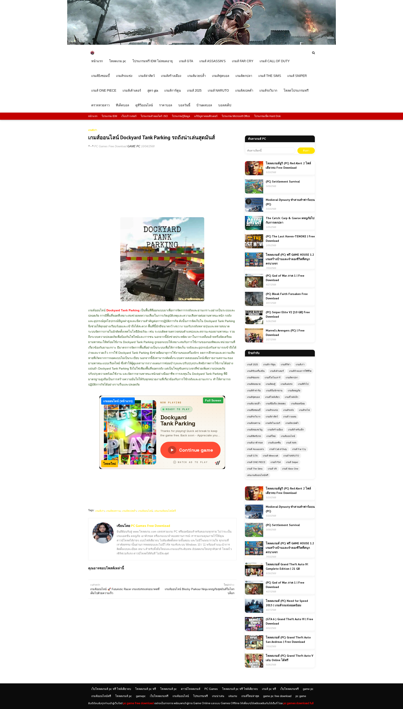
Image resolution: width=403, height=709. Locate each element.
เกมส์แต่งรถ (287, 384)
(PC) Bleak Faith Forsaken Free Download (287, 296)
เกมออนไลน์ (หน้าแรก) (118, 401)
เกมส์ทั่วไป (303, 384)
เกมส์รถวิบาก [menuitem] (268, 90)
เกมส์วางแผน (289, 416)
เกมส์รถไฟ (304, 410)
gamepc (141, 696)
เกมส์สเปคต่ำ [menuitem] (244, 90)
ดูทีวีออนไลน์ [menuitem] (144, 105)
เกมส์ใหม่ (271, 436)
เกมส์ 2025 (252, 364)
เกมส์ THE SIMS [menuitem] (269, 76)
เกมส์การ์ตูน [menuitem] (172, 90)
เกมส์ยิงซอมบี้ (253, 410)
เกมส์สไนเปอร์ (273, 423)
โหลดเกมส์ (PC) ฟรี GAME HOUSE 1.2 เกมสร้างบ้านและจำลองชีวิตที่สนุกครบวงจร (290, 259)
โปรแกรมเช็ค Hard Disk (267, 116)
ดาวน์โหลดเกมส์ (190, 689)
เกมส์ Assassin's (255, 449)
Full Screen (213, 400)
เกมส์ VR (272, 468)
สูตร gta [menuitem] (152, 90)
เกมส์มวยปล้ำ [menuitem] (196, 76)
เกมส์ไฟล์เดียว (272, 397)
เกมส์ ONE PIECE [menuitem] (103, 90)
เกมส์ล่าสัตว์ (272, 416)
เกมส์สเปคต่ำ (129, 510)
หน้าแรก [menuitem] (97, 61)
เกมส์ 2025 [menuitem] (194, 90)
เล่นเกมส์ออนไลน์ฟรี (165, 510)
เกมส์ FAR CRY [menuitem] (242, 61)
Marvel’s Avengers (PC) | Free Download (285, 333)
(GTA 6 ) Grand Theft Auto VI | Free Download (289, 621)
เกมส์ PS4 (276, 462)
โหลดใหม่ (109, 463)
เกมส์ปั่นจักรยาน (274, 390)
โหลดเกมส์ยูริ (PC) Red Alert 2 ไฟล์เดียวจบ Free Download (288, 165)
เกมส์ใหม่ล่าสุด (250, 696)
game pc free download (277, 696)
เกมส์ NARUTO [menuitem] (218, 90)
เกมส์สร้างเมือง (275, 429)
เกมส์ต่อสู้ (270, 384)
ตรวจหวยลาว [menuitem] (100, 105)
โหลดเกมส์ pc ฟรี (145, 689)
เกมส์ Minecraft (270, 455)
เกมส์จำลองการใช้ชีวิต (300, 371)
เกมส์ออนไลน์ (145, 510)
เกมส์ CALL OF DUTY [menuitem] (275, 61)
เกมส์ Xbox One (290, 468)
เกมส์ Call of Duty (278, 449)
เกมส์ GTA (252, 455)
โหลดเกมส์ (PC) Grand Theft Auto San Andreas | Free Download (288, 639)
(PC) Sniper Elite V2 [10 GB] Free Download (288, 314)
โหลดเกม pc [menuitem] (117, 61)
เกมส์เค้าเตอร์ (277, 371)
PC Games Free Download (110, 146)
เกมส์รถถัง (288, 410)
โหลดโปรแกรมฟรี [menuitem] (296, 90)
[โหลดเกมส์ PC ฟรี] (201, 43)
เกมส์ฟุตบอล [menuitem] (220, 76)
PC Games (211, 689)
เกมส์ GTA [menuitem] (186, 61)
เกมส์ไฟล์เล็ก (291, 397)
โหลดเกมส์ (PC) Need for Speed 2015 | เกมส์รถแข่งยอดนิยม (287, 603)
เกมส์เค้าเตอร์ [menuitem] (132, 90)
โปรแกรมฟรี (200, 696)
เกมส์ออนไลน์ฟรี (101, 696)
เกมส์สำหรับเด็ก (296, 429)
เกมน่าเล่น (218, 696)
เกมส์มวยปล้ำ (253, 403)
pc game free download (138, 703)
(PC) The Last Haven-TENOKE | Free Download (290, 238)
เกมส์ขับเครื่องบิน (256, 371)
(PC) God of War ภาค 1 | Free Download (285, 278)
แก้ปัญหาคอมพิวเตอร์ (205, 116)
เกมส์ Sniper (292, 462)
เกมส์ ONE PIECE (256, 462)
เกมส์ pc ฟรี (269, 689)
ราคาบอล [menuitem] (165, 105)
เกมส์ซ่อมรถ (253, 377)
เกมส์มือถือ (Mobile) (276, 403)
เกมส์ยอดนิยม (298, 403)
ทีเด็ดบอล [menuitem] (122, 105)
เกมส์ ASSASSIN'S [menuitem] (212, 61)
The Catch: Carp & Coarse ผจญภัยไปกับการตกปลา (290, 220)
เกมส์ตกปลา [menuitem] (244, 76)
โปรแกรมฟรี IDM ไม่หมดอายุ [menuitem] (152, 61)
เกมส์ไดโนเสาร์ (272, 377)
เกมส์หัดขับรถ (254, 436)
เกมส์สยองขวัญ (254, 429)
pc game (301, 696)
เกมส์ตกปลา (292, 377)
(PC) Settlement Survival (283, 181)
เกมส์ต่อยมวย (253, 384)
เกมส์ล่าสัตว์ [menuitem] (147, 76)
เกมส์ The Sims (255, 468)
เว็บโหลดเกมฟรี (289, 689)
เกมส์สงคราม (113, 510)
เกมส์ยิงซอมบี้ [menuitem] (100, 76)
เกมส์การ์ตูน (269, 364)
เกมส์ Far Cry (299, 449)
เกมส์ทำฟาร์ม (254, 390)
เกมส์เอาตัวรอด (255, 442)
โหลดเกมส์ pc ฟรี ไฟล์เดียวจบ (240, 689)
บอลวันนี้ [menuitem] (184, 105)
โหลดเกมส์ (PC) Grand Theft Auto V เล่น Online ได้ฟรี (289, 658)
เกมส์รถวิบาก (253, 416)
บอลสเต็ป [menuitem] (224, 105)
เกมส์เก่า (100, 510)
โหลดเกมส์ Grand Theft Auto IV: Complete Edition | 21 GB (287, 566)
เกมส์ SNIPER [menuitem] (297, 76)
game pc (308, 689)
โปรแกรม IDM (109, 116)
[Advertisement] (162, 182)
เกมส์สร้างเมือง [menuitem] (171, 76)
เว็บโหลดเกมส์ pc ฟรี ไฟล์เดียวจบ (111, 689)
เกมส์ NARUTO (291, 455)
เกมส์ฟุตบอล (253, 397)
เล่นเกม (232, 696)
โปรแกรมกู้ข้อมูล (181, 116)
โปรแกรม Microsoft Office (236, 116)
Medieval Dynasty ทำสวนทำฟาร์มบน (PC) (290, 202)
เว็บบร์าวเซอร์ (128, 116)
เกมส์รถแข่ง (272, 410)
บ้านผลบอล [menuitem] (204, 105)
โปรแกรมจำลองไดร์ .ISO (154, 116)
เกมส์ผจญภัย (294, 390)
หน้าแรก (92, 116)
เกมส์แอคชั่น (274, 442)
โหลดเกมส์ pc (168, 689)
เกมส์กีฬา (285, 364)
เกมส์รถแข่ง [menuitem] (124, 76)
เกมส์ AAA (291, 442)
